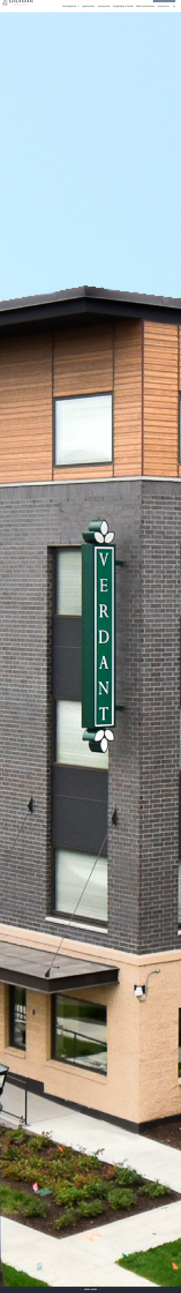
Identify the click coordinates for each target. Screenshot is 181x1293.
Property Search (164, 5)
